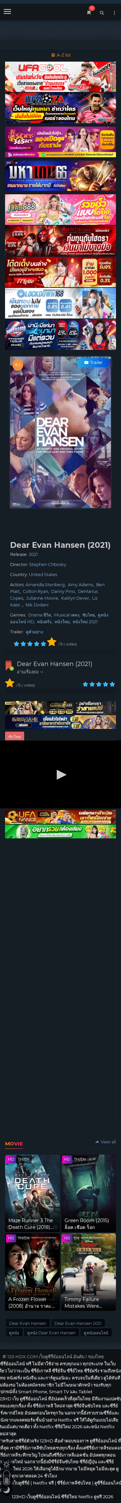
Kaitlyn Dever (75, 598)
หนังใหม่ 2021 (85, 621)
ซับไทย (88, 614)
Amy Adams (80, 584)
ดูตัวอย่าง (34, 631)
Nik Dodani (37, 604)
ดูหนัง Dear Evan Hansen (51, 1332)
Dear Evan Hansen (27, 1323)
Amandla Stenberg (45, 584)
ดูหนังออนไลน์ (96, 1332)
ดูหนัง (14, 1332)
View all (108, 1141)
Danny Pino (63, 591)
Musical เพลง (66, 614)
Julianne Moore (42, 598)
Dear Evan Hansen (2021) (54, 664)
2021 (33, 554)
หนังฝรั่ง (44, 621)
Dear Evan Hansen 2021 (78, 1323)
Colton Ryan (35, 591)
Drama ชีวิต (39, 614)
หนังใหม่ (62, 621)
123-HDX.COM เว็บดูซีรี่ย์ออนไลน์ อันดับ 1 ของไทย (55, 1356)
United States (43, 574)
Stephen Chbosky (47, 564)
